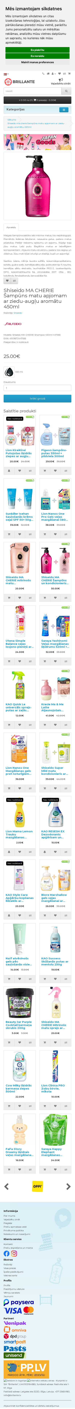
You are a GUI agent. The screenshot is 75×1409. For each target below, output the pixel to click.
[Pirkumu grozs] (69, 73)
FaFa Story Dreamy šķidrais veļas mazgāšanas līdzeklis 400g (19, 1153)
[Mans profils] (54, 73)
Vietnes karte (10, 1275)
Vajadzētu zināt (12, 1219)
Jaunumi (8, 1296)
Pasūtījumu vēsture (14, 1289)
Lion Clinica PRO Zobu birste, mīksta (53, 1088)
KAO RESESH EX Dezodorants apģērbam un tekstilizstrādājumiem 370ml (57, 837)
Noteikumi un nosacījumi (17, 1234)
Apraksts (11, 227)
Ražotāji (8, 1264)
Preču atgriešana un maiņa (18, 1247)
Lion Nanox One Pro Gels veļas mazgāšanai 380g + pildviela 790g (54, 518)
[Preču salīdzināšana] (64, 73)
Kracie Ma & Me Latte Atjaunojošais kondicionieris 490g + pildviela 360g (52, 711)
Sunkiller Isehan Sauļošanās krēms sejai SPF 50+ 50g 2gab (19, 518)
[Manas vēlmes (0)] (59, 73)
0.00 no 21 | (38, 100)
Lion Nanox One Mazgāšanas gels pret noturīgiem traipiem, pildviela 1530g (19, 774)
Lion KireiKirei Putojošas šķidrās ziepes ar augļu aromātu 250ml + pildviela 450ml (19, 456)
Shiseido (18, 312)
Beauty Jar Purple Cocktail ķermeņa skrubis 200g (19, 1025)
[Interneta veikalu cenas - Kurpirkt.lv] (47, 1380)
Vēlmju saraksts (12, 1292)
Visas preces (10, 1268)
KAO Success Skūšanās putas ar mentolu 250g (54, 961)
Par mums (9, 1215)
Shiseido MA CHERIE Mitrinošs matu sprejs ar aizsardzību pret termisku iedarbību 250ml (53, 1029)
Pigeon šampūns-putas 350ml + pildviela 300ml (54, 453)
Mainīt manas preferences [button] (37, 62)
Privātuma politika (14, 1230)
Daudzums (9, 382)
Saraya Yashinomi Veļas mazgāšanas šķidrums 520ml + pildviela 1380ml (55, 645)
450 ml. (19, 371)
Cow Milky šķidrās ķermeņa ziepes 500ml (19, 1088)
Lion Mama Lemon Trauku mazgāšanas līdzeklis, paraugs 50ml (19, 837)
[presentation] (6, 1187)
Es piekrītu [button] (37, 49)
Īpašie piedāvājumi (13, 1271)
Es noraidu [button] (37, 55)
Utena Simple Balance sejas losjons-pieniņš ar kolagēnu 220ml (18, 645)
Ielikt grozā (37, 398)
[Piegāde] (48, 73)
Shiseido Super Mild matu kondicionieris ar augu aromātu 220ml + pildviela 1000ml (53, 775)
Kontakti (8, 1244)
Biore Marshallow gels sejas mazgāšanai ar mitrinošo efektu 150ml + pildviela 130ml (54, 902)
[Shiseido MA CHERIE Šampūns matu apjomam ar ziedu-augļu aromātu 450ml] (37, 186)
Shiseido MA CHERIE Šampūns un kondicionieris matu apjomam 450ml (54, 583)
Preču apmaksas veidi (15, 1226)
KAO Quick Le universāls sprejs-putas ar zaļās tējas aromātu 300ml (18, 710)
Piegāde (8, 1223)
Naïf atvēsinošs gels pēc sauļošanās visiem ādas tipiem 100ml (19, 963)
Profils (7, 1285)
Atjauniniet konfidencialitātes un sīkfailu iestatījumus (31, 1405)
